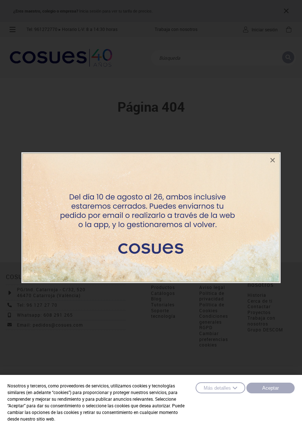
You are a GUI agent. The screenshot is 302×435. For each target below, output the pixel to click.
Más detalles (217, 388)
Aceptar (270, 388)
